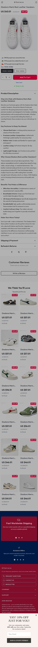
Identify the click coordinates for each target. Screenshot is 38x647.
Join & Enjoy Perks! (19, 640)
